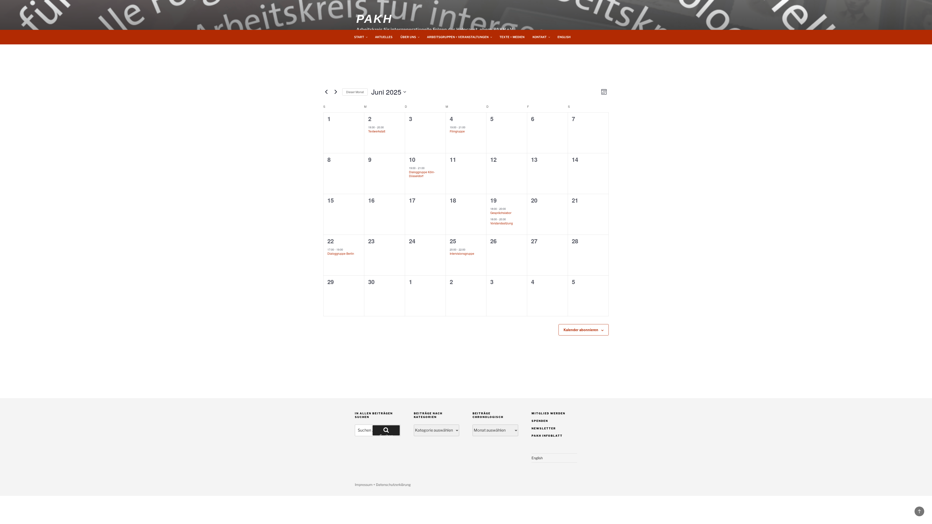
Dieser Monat (355, 92)
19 (493, 200)
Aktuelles (383, 37)
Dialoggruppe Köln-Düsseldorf (422, 174)
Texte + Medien (511, 37)
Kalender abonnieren (581, 329)
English (564, 37)
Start (359, 37)
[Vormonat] (326, 92)
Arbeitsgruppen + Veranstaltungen (458, 37)
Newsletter (544, 428)
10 (412, 159)
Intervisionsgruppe (462, 253)
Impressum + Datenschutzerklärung (383, 485)
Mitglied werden (548, 413)
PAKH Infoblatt (547, 435)
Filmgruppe (457, 131)
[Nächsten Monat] (336, 92)
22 (330, 241)
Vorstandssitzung (501, 223)
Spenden (540, 421)
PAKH (374, 18)
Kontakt (540, 37)
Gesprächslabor (500, 213)
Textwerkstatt (376, 131)
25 (453, 241)
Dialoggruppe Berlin (340, 253)
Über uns (408, 37)
